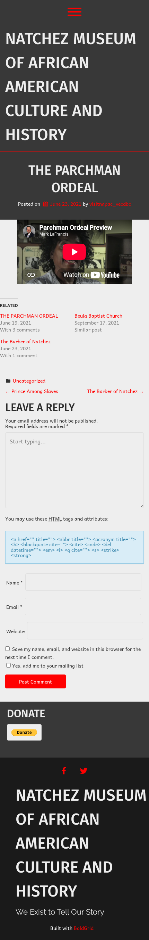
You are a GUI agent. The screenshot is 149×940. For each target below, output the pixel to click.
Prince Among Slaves (31, 391)
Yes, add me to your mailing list (47, 665)
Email (14, 607)
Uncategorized (29, 380)
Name (14, 582)
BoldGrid (84, 928)
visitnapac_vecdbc (110, 203)
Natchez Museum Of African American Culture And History (70, 86)
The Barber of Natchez (25, 341)
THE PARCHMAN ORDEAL (29, 315)
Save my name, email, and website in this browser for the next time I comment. (73, 653)
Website (15, 631)
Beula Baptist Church (98, 315)
